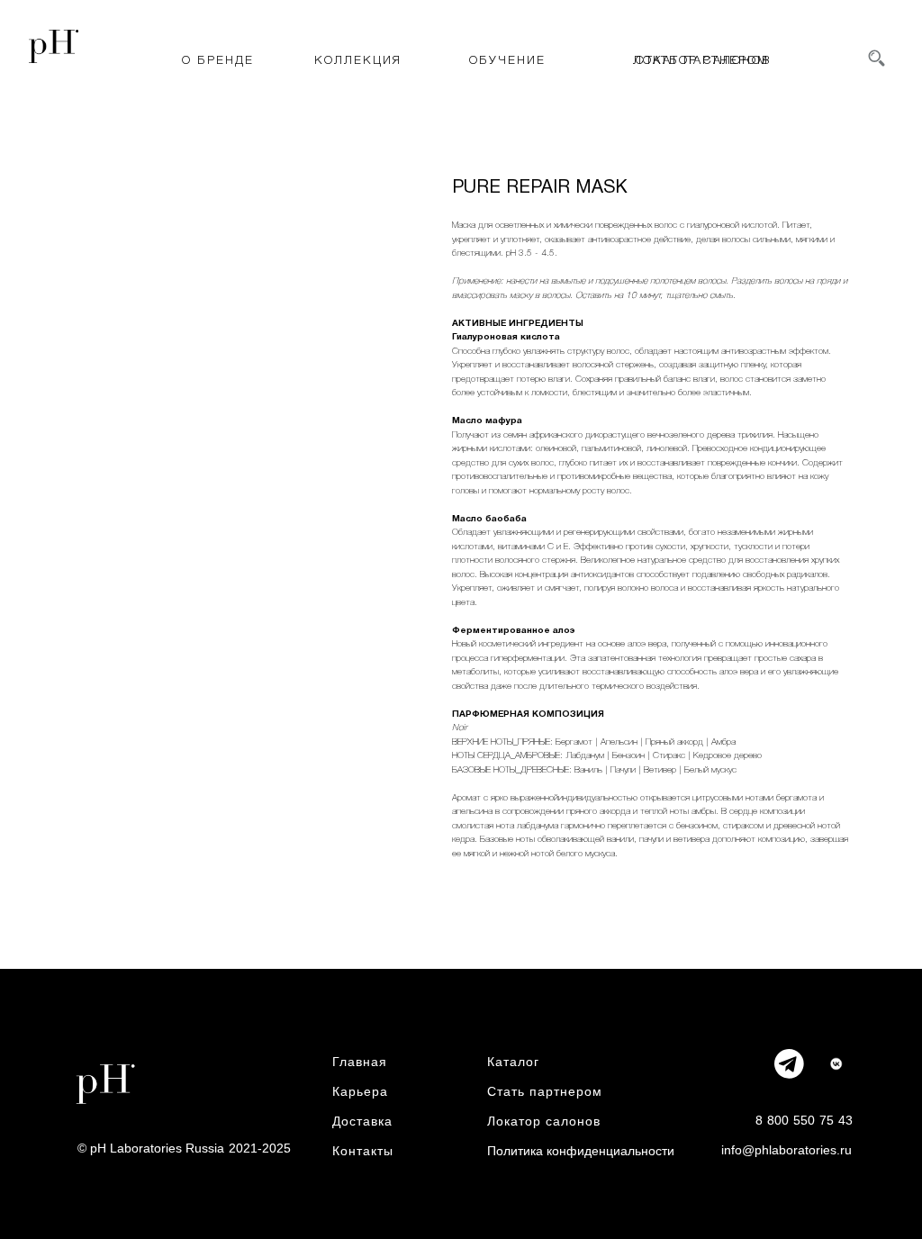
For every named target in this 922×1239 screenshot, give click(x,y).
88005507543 (804, 1120)
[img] (836, 1063)
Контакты (362, 1151)
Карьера (360, 1091)
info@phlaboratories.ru (786, 1150)
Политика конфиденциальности (580, 1151)
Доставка (362, 1121)
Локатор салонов (544, 1121)
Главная (359, 1061)
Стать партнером (544, 1091)
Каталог (513, 1061)
